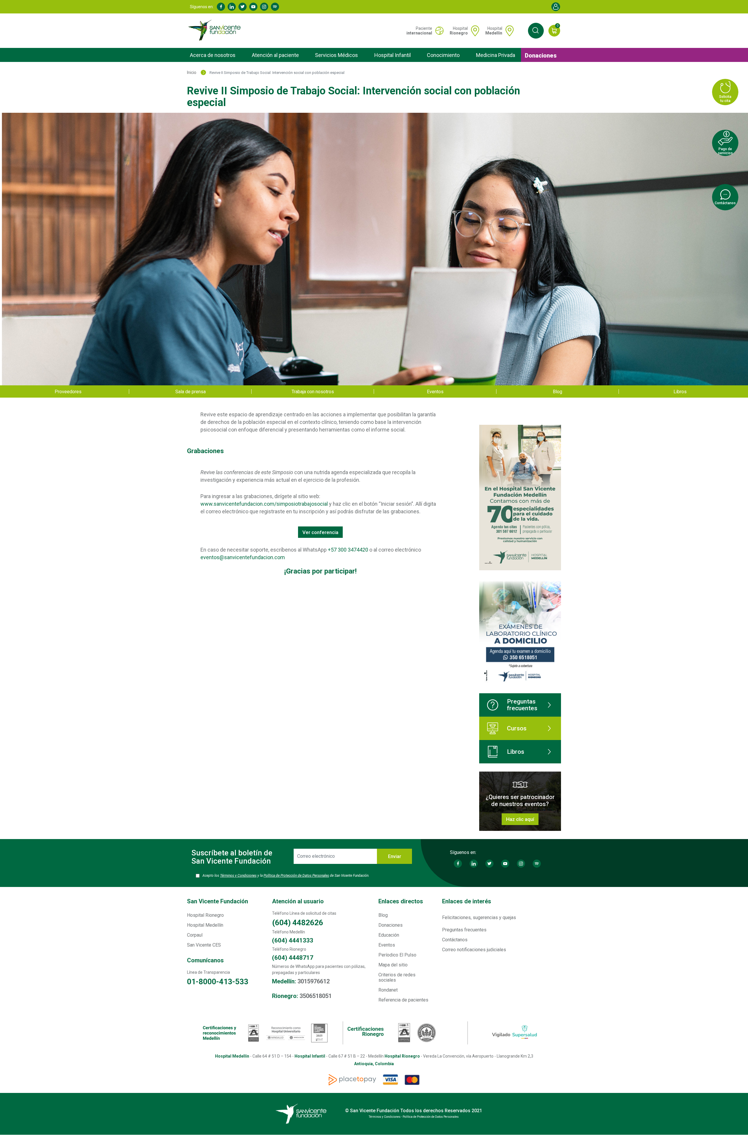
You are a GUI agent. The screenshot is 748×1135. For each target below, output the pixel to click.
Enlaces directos (400, 901)
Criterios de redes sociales (396, 977)
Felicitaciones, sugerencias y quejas (479, 917)
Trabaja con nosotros (313, 391)
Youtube (253, 7)
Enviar (394, 856)
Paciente (419, 30)
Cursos (517, 728)
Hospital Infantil (392, 55)
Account (555, 6)
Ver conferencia (320, 532)
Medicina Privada (495, 55)
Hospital (459, 30)
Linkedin (232, 7)
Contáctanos (455, 939)
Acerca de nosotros (213, 55)
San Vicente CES (204, 945)
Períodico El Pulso (397, 955)
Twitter (242, 7)
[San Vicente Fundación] (215, 30)
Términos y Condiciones (238, 876)
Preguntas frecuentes (522, 705)
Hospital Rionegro (205, 915)
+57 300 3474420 (348, 550)
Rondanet (388, 990)
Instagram (264, 7)
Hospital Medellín (205, 925)
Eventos (435, 391)
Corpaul (194, 935)
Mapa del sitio (393, 965)
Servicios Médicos (336, 55)
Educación (388, 935)
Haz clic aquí (520, 819)
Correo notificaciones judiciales (474, 949)
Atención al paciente (275, 55)
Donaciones (541, 55)
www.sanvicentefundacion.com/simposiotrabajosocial (264, 504)
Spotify (275, 7)
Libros (680, 391)
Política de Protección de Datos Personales (296, 876)
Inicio (191, 72)
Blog (557, 391)
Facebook (221, 7)
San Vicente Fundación (217, 901)
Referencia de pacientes (403, 1000)
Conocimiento (443, 55)
